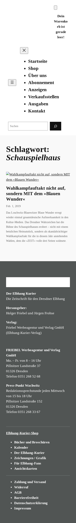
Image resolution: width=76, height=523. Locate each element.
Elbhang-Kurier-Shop (22, 433)
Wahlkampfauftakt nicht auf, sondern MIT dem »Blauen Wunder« (35, 194)
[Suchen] (55, 126)
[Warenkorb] (55, 7)
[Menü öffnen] (12, 82)
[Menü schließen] (24, 50)
